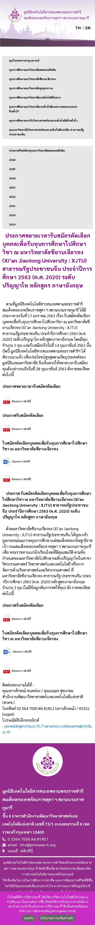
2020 (12, 215)
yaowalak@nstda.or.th (22, 725)
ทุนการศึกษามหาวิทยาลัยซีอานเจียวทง (32, 79)
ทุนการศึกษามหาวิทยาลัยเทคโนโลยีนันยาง (35, 97)
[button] (47, 39)
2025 (12, 169)
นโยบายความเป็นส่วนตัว (57, 918)
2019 (12, 224)
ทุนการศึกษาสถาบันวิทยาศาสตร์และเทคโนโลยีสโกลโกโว (43, 120)
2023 (12, 187)
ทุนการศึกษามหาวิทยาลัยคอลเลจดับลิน (32, 70)
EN (87, 28)
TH (78, 28)
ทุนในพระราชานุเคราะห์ (24, 60)
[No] (89, 908)
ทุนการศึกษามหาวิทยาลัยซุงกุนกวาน (31, 88)
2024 (12, 178)
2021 (12, 206)
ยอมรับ (28, 918)
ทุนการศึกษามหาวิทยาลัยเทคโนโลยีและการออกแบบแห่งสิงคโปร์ (43, 109)
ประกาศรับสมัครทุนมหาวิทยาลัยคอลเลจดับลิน (37, 150)
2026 (12, 160)
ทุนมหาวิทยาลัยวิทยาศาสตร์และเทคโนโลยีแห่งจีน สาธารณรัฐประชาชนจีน (46, 132)
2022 (12, 196)
